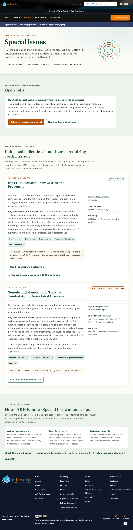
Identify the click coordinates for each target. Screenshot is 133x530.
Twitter (116, 519)
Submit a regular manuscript (26, 122)
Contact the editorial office (25, 379)
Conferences (40, 498)
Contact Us (114, 498)
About (17, 17)
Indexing (64, 476)
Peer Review (40, 489)
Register (124, 4)
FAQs (87, 501)
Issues (27, 17)
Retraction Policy (67, 494)
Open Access (40, 485)
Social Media (115, 476)
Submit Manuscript (120, 17)
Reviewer (89, 485)
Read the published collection (27, 267)
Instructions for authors (50, 453)
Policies (63, 485)
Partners (114, 481)
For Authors (40, 17)
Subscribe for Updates (120, 489)
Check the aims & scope (18, 453)
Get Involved (55, 17)
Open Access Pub (11, 25)
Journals (76, 4)
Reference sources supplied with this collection (34, 275)
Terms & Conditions (69, 507)
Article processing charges (108, 453)
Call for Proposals (43, 494)
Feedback (64, 481)
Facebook (106, 519)
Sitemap (113, 494)
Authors (88, 476)
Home (7, 17)
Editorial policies (78, 453)
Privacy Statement (68, 503)
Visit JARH (10, 459)
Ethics (62, 489)
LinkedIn (125, 519)
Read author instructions (62, 122)
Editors (88, 481)
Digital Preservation (69, 498)
